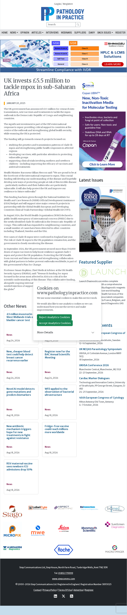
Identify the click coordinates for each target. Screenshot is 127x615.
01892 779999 (65, 573)
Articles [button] (37, 32)
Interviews (52, 32)
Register (68, 4)
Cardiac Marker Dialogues (94, 378)
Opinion (24, 32)
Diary (92, 32)
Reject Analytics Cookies (54, 317)
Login (57, 4)
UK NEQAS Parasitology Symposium (100, 349)
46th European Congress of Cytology (101, 397)
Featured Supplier (95, 262)
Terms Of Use (65, 590)
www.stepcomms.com (63, 579)
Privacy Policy (50, 590)
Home (5, 32)
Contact (37, 590)
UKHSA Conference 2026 (94, 365)
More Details (45, 332)
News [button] (13, 32)
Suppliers (80, 32)
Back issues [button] (104, 32)
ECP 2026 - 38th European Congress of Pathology (102, 334)
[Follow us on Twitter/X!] (63, 596)
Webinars (66, 32)
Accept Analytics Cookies (55, 323)
